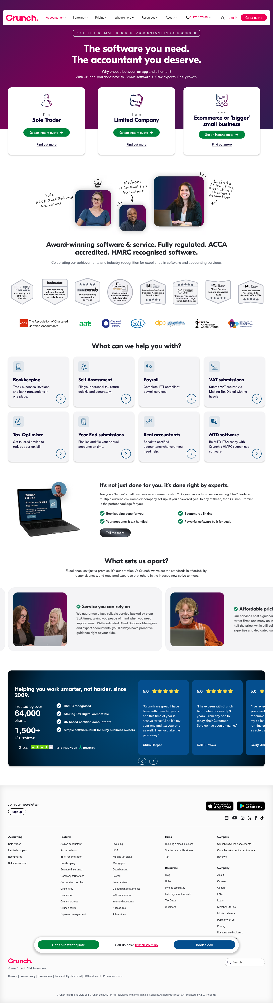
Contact (221, 887)
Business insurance (71, 869)
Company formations (72, 876)
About (169, 17)
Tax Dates (170, 900)
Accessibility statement (68, 976)
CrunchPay (67, 888)
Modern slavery (226, 913)
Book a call (204, 944)
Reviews (222, 856)
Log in (233, 17)
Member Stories (226, 907)
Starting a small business (179, 850)
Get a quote (253, 17)
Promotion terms (113, 976)
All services (119, 914)
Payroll (117, 876)
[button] (56, 17)
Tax (167, 856)
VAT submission (122, 895)
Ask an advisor (69, 850)
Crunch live (67, 895)
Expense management (73, 914)
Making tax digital (123, 856)
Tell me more (115, 532)
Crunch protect (69, 901)
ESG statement (92, 976)
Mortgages (119, 863)
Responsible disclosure (230, 932)
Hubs (168, 881)
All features (119, 908)
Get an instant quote (68, 944)
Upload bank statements (126, 888)
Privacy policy (27, 976)
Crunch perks (68, 908)
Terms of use (45, 976)
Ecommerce (15, 856)
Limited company (18, 850)
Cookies (13, 976)
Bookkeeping (68, 863)
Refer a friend (120, 882)
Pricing (221, 926)
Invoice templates (175, 887)
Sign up (17, 812)
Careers (221, 881)
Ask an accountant (71, 844)
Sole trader (14, 844)
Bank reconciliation (71, 856)
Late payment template (178, 894)
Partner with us (225, 919)
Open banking (120, 869)
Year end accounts (123, 901)
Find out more (47, 144)
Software (79, 17)
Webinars (170, 907)
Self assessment (17, 863)
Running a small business (179, 844)
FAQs (220, 894)
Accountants (54, 17)
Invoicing (118, 844)
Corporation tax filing (72, 882)
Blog (167, 875)
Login (220, 900)
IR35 (115, 850)
